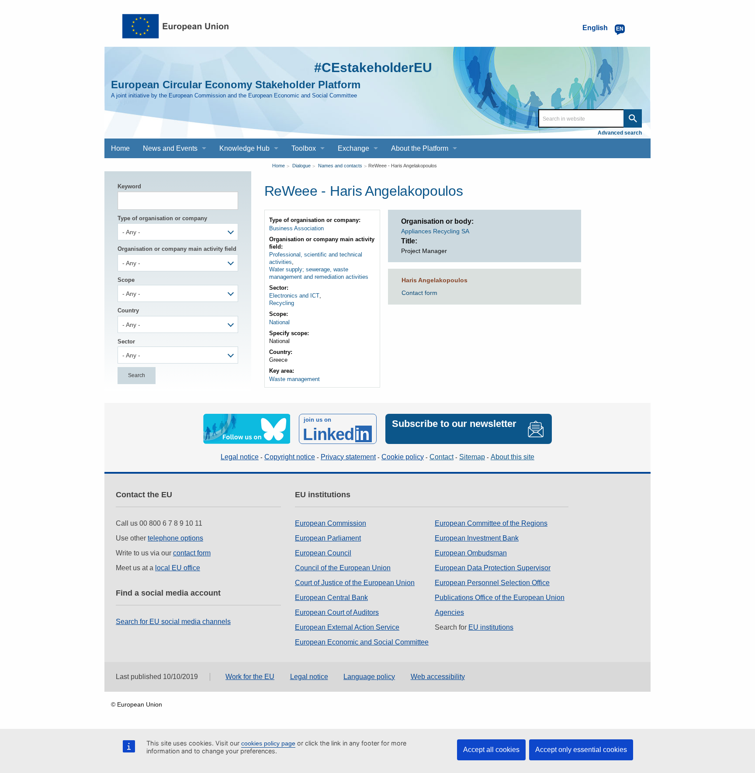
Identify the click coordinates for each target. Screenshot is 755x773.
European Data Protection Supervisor (493, 568)
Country (128, 310)
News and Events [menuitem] (170, 148)
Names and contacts (340, 165)
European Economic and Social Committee (362, 642)
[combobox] (178, 231)
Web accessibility (438, 676)
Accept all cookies (491, 749)
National (279, 322)
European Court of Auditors (337, 612)
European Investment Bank (477, 538)
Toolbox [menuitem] (303, 148)
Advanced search (620, 133)
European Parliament (328, 538)
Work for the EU (249, 676)
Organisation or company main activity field (177, 249)
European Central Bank (331, 597)
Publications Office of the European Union (500, 597)
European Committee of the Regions (491, 523)
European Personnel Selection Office (492, 582)
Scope (126, 280)
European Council (323, 553)
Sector (126, 341)
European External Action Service (347, 627)
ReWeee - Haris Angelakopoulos (402, 165)
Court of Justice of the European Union (355, 582)
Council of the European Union (343, 568)
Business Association (296, 228)
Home (278, 165)
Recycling (281, 303)
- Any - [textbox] (131, 232)
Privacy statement (348, 457)
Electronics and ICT (294, 295)
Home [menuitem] (120, 148)
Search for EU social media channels (173, 621)
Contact (441, 457)
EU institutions (490, 627)
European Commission (330, 523)
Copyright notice (289, 457)
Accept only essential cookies (581, 749)
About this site (512, 457)
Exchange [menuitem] (353, 148)
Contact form (419, 292)
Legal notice (240, 457)
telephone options (175, 538)
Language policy (369, 676)
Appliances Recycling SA (435, 231)
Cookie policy (402, 457)
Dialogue (301, 165)
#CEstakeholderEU (373, 67)
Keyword (129, 186)
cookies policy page (268, 743)
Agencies (449, 612)
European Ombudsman (471, 553)
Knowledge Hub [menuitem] (244, 148)
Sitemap (472, 457)
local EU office (177, 568)
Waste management (294, 379)
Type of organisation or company (162, 218)
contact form (192, 553)
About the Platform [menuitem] (419, 148)
